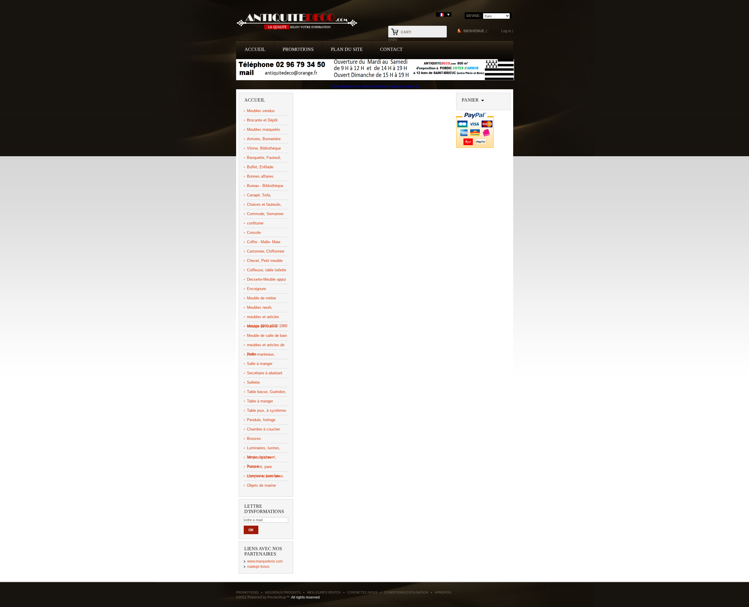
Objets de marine (261, 485)
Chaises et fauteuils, (264, 204)
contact (391, 49)
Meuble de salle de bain (267, 335)
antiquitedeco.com (296, 20)
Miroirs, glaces (259, 457)
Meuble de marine (262, 326)
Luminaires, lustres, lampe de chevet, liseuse (263, 449)
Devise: (473, 16)
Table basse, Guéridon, (266, 392)
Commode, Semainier (265, 214)
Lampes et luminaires (265, 476)
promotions (298, 49)
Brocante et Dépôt (262, 120)
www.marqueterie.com (265, 561)
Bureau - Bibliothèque (265, 186)
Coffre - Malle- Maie (263, 242)
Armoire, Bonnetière (264, 139)
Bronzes (254, 438)
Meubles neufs (259, 307)
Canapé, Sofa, (259, 195)
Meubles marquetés (263, 129)
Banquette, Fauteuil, (264, 157)
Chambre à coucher (263, 429)
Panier (470, 99)
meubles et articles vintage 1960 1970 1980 (267, 318)
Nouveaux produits (282, 592)
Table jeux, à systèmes (266, 410)
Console (254, 232)
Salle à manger (259, 363)
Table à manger (260, 401)
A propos (443, 592)
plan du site (347, 49)
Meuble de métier (261, 298)
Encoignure (256, 289)
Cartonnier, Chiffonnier (265, 251)
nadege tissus (258, 567)
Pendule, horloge (261, 420)
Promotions (247, 592)
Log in (506, 31)
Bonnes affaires (260, 176)
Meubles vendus (261, 111)
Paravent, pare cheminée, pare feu (263, 467)
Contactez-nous (362, 592)
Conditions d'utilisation (406, 592)
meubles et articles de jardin (265, 346)
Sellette (253, 382)
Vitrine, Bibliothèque (264, 148)
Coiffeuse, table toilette (266, 270)
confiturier (255, 223)
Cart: (406, 32)
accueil (255, 49)
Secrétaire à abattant (264, 373)
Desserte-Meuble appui (266, 279)
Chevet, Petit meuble (265, 260)
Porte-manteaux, (261, 354)
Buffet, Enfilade (260, 167)
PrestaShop (276, 597)
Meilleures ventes (324, 592)
